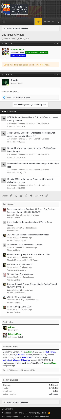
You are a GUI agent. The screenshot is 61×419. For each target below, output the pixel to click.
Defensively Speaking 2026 (19, 307)
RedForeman (8, 363)
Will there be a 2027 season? (20, 264)
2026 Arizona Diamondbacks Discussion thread (28, 235)
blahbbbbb (53, 394)
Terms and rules (20, 413)
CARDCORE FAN (45, 360)
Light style (8, 409)
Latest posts (8, 204)
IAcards (34, 360)
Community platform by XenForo (25, 417)
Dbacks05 (37, 357)
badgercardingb (9, 366)
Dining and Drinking (15, 250)
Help (44, 413)
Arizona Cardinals (14, 218)
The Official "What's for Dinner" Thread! (25, 245)
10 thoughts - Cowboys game (20, 274)
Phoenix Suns (13, 230)
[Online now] (7, 54)
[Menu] (4, 22)
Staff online (8, 322)
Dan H (12, 355)
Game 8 (29, 355)
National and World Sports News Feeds (34, 123)
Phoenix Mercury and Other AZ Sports (22, 260)
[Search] (57, 21)
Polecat (6, 355)
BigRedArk (7, 352)
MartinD (39, 363)
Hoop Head (37, 355)
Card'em (16, 352)
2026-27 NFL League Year (19, 297)
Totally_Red (19, 363)
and (18, 97)
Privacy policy (34, 413)
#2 (58, 74)
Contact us (6, 413)
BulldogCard (30, 363)
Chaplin (45, 357)
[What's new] (53, 21)
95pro (23, 352)
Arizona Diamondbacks (16, 240)
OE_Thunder (49, 355)
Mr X (19, 357)
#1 (58, 44)
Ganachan (37, 352)
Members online (10, 346)
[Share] (54, 44)
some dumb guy (9, 357)
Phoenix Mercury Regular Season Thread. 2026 (28, 254)
